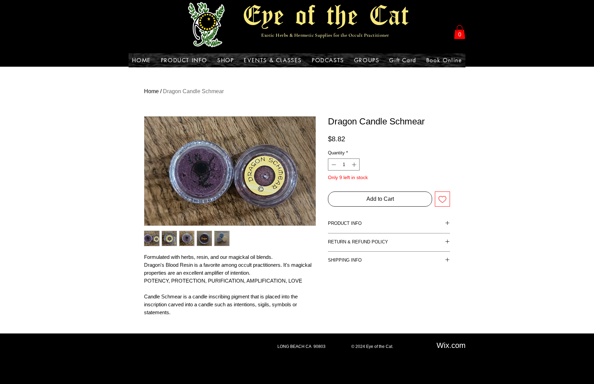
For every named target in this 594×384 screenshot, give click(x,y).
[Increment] (355, 165)
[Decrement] (333, 165)
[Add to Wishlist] (442, 199)
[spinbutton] (344, 165)
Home (151, 91)
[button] (459, 32)
